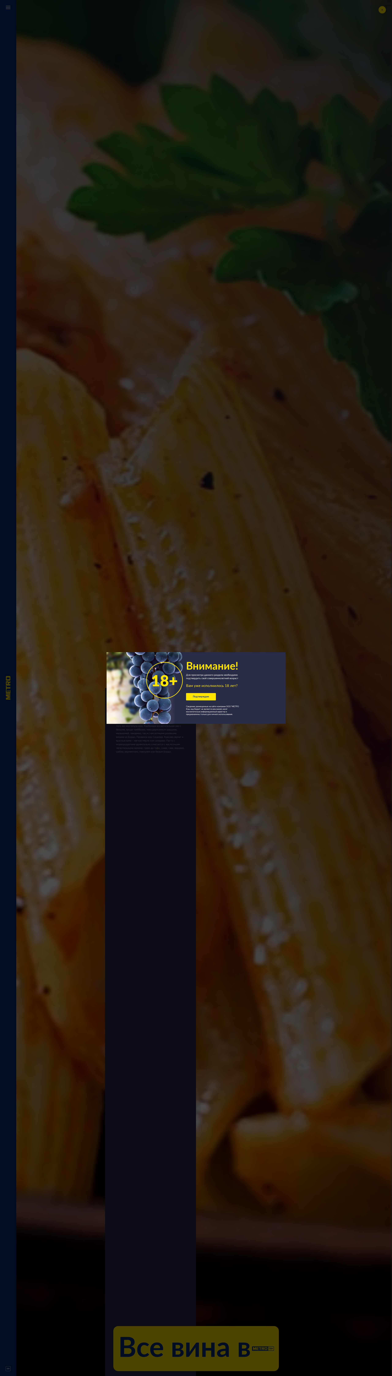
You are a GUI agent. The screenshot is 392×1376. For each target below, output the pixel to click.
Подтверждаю (201, 697)
